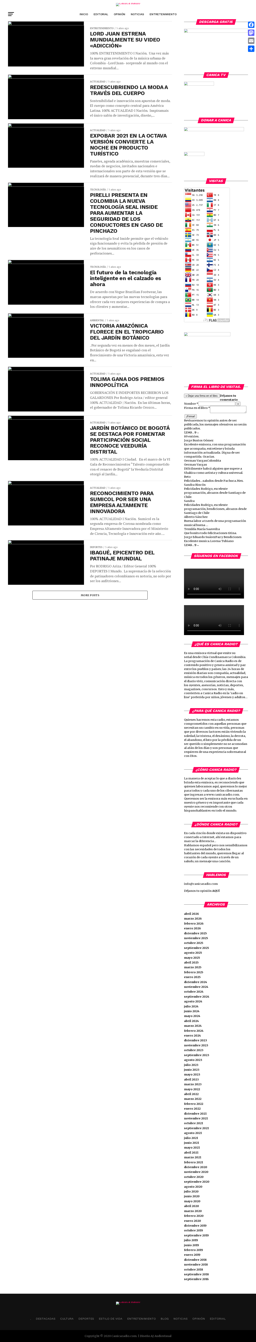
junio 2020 (192, 1196)
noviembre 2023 (196, 1045)
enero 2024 (192, 1035)
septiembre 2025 (196, 948)
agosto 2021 (193, 1133)
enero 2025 (192, 977)
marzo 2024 (193, 1026)
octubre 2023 (193, 1050)
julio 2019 (191, 1240)
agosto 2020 (193, 1186)
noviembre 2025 (196, 938)
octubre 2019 (193, 1230)
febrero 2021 (193, 1162)
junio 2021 (191, 1143)
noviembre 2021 (196, 1118)
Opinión (119, 14)
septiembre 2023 (196, 1055)
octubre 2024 (193, 991)
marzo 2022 (192, 1099)
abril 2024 (191, 1021)
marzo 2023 (193, 1084)
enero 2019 (192, 1255)
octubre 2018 (193, 1269)
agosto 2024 (193, 1001)
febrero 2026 (194, 923)
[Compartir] (251, 49)
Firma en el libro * (197, 408)
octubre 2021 (193, 1123)
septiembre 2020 (196, 1181)
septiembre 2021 (196, 1128)
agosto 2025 (193, 952)
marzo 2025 (192, 967)
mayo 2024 (192, 1016)
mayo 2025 (192, 957)
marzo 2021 (192, 1157)
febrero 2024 (193, 1031)
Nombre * (191, 403)
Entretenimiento (163, 14)
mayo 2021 (192, 1147)
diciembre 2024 (195, 982)
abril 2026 (191, 914)
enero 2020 (192, 1221)
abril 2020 (191, 1206)
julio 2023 (191, 1065)
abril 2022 (191, 1094)
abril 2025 (191, 962)
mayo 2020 (192, 1201)
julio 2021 (191, 1138)
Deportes (86, 1318)
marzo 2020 (193, 1211)
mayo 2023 (192, 1074)
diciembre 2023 (195, 1040)
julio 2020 (191, 1191)
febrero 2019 (193, 1250)
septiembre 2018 (196, 1274)
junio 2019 (191, 1245)
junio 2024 (191, 1011)
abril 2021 (191, 1152)
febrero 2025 (193, 972)
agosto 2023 (193, 1060)
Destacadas (45, 1318)
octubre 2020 (194, 1177)
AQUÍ (216, 891)
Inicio (84, 14)
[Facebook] (251, 25)
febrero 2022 (193, 1104)
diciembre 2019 (195, 1225)
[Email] (251, 41)
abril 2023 (191, 1079)
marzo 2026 (193, 918)
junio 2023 (191, 1069)
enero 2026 (192, 928)
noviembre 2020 (196, 1172)
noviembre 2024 (196, 987)
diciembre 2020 (195, 1167)
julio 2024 (191, 1006)
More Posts (90, 595)
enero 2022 (192, 1108)
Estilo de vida (110, 1318)
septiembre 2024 (196, 996)
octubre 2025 (193, 943)
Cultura (67, 1318)
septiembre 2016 (196, 1279)
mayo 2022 (192, 1089)
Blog (165, 1318)
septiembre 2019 (196, 1235)
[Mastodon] (251, 33)
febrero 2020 (194, 1216)
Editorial (101, 14)
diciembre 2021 (195, 1113)
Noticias (137, 14)
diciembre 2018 (195, 1260)
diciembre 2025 (195, 933)
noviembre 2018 (196, 1264)
